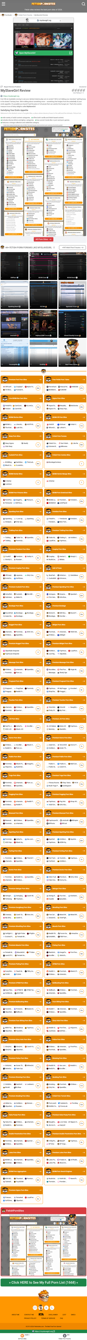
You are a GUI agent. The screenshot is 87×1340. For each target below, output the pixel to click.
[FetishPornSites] (43, 1245)
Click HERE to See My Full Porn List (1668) (43, 1282)
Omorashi (13, 335)
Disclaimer (82, 87)
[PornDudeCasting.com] (40, 1307)
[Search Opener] (83, 4)
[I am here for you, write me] (35, 1307)
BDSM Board (71, 277)
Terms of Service (48, 1318)
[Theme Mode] (52, 1307)
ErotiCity (42, 364)
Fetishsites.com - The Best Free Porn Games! (47, 1326)
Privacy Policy (30, 1318)
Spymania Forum (71, 306)
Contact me (29, 1315)
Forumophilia (13, 364)
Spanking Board (13, 306)
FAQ (61, 1318)
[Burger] (3, 4)
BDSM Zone (43, 277)
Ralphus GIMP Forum (43, 335)
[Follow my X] (46, 1307)
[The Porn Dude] (43, 4)
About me (15, 1315)
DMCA (73, 1315)
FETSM (42, 306)
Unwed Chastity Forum (71, 335)
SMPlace (14, 277)
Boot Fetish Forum (71, 364)
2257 (64, 1315)
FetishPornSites (15, 1210)
